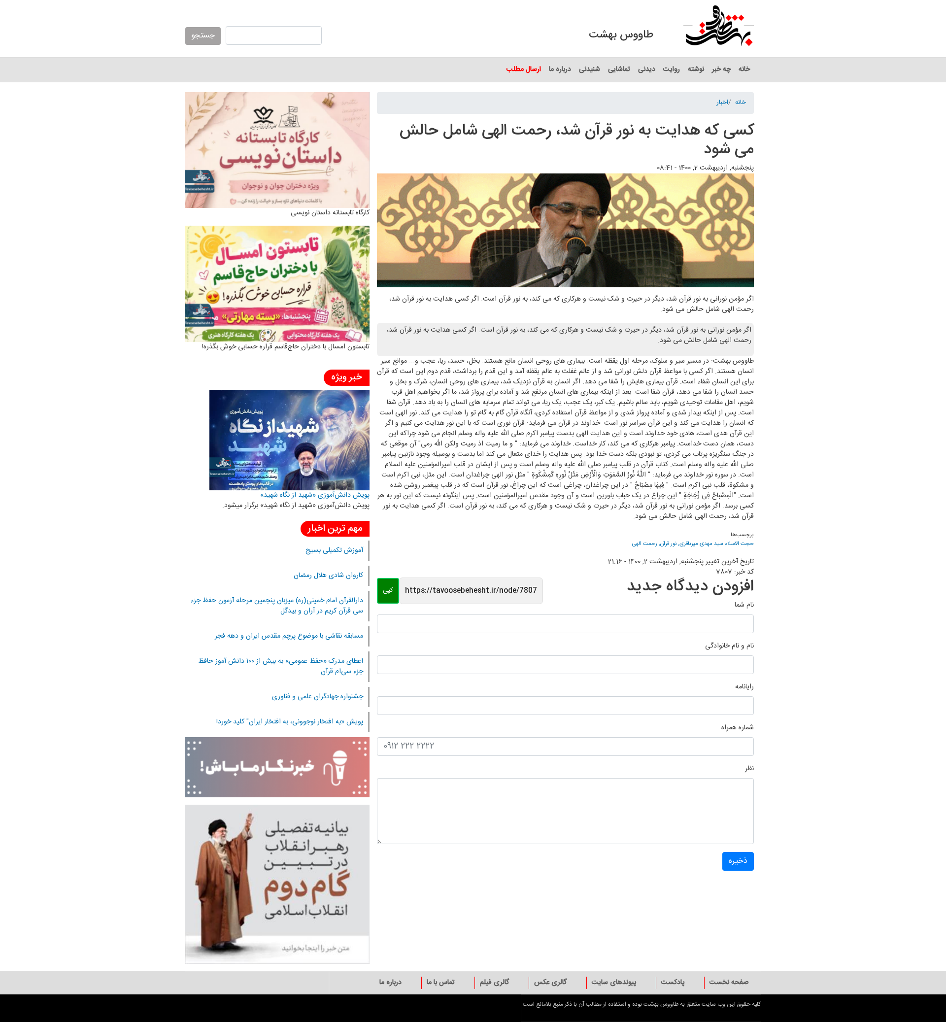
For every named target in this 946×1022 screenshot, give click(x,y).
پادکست (672, 982)
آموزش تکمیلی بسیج (334, 550)
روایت (671, 69)
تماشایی (619, 69)
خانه (744, 69)
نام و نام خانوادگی (729, 646)
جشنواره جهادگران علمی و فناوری (317, 697)
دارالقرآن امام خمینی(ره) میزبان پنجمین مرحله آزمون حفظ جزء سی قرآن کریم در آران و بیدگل (277, 606)
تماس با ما (441, 982)
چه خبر (721, 69)
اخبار (722, 103)
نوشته (696, 69)
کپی (388, 590)
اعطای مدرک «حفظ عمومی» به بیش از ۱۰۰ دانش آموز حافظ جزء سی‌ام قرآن (280, 666)
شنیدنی (589, 69)
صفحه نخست (729, 982)
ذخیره (738, 861)
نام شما (744, 605)
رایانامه (744, 687)
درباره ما (560, 69)
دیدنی (646, 69)
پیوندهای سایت (614, 982)
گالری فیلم (494, 982)
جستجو (203, 35)
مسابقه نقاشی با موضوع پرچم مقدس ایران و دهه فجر (289, 636)
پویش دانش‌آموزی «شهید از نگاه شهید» (315, 495)
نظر (749, 769)
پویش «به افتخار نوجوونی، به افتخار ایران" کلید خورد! (289, 722)
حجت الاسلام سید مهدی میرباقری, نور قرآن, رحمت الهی (693, 543)
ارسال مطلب (524, 69)
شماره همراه (737, 728)
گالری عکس (550, 982)
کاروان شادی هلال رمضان (328, 575)
